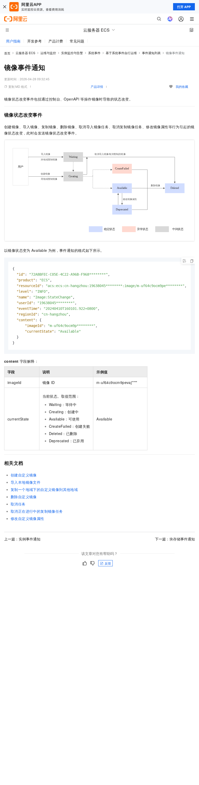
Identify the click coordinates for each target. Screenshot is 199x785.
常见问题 (77, 41)
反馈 (108, 563)
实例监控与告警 (72, 53)
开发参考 (34, 41)
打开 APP (184, 6)
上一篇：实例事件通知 (22, 538)
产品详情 (97, 86)
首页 (7, 53)
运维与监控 (48, 53)
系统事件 (94, 53)
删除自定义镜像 (24, 496)
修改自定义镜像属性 (27, 518)
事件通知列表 (151, 53)
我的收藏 (182, 86)
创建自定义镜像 (24, 474)
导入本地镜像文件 (25, 482)
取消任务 (18, 503)
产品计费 (55, 41)
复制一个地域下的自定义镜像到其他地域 (44, 489)
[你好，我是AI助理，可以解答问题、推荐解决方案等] (170, 18)
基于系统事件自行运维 (121, 53)
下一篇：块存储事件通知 (175, 538)
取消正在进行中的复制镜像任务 (37, 511)
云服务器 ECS (25, 53)
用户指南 (13, 41)
